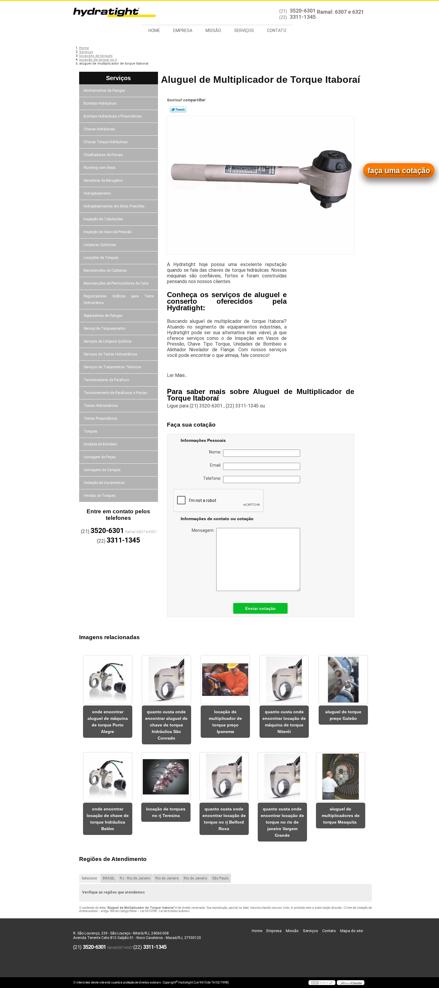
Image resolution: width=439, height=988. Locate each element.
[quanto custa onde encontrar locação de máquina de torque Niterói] (284, 679)
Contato (276, 30)
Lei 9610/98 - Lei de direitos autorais (165, 911)
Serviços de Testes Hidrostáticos (110, 354)
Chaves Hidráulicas (99, 129)
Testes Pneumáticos (100, 418)
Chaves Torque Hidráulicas (106, 142)
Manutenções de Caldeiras (105, 270)
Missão (213, 30)
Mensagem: (204, 530)
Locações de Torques (101, 258)
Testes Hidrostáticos (101, 406)
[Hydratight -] (107, 13)
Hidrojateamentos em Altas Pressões (114, 206)
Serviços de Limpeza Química (107, 341)
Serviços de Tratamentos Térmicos (112, 367)
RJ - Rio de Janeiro (135, 878)
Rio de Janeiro (167, 878)
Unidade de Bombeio (100, 444)
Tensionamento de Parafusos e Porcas (115, 393)
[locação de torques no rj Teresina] (166, 776)
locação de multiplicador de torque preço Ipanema (225, 721)
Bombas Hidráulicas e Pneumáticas (113, 116)
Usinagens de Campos (102, 470)
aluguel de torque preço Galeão (343, 715)
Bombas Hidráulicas (100, 103)
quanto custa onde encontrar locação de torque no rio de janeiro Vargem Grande (282, 822)
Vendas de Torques (100, 496)
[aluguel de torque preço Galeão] (343, 679)
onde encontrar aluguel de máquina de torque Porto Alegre (108, 721)
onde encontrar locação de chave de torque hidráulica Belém (108, 819)
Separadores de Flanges (103, 316)
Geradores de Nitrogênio (103, 180)
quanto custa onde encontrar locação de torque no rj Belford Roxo (224, 819)
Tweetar (178, 109)
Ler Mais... (177, 375)
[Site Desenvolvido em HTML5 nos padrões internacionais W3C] (321, 982)
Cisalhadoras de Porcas (103, 155)
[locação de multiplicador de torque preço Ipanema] (225, 679)
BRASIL (109, 878)
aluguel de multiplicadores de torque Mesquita (341, 815)
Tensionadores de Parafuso (106, 380)
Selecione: (90, 878)
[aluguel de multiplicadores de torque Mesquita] (340, 776)
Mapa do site (351, 931)
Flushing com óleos (100, 168)
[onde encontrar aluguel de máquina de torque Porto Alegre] (107, 679)
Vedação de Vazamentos (104, 483)
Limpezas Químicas (100, 245)
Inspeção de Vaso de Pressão (108, 232)
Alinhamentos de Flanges (104, 90)
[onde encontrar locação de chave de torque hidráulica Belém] (107, 776)
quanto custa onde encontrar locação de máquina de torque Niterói (284, 721)
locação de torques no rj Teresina (165, 812)
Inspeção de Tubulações (103, 219)
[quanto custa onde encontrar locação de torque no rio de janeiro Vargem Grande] (282, 776)
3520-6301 (303, 10)
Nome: (216, 452)
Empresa (182, 30)
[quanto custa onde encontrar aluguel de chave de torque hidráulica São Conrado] (166, 679)
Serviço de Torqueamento (104, 328)
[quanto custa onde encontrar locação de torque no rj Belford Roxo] (224, 776)
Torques (90, 431)
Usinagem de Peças (100, 457)
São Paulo (220, 878)
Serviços (244, 30)
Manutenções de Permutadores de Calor (116, 283)
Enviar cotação (260, 608)
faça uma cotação (399, 170)
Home (154, 30)
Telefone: (213, 478)
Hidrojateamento (97, 193)
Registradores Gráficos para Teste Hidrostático (119, 299)
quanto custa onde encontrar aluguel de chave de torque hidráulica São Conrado (166, 724)
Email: (216, 465)
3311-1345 (303, 17)
